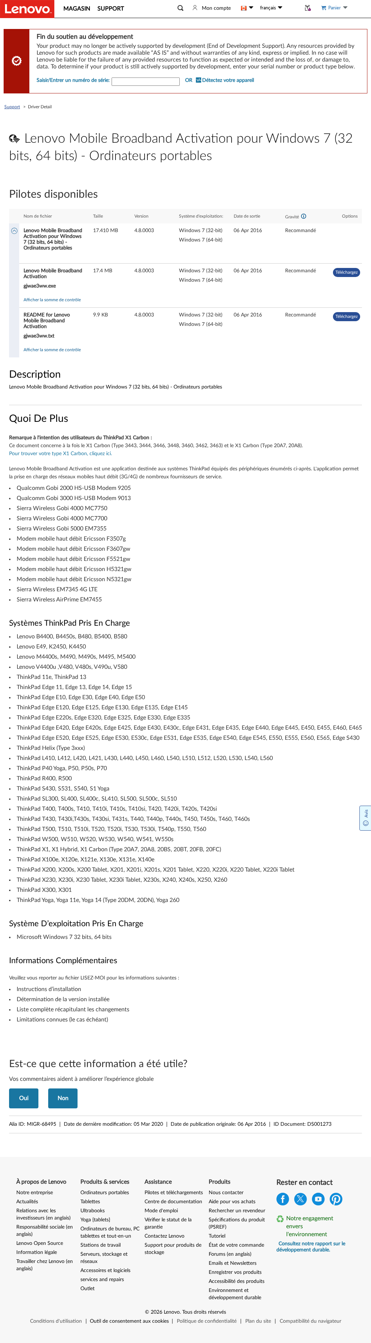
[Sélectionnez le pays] (247, 8)
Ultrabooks (92, 1210)
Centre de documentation (173, 1201)
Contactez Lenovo (164, 1236)
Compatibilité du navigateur (310, 1321)
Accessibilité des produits (236, 1281)
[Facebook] (282, 1201)
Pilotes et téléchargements (174, 1192)
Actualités (27, 1201)
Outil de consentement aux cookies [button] (129, 1321)
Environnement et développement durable (235, 1294)
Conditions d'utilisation (56, 1321)
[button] (180, 8)
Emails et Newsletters (233, 1263)
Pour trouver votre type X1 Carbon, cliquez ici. (60, 453)
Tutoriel (217, 1236)
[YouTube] (318, 1201)
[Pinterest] (336, 1201)
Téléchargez (346, 272)
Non (63, 1098)
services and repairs (102, 1279)
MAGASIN (76, 9)
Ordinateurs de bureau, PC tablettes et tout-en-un (109, 1232)
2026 (156, 1312)
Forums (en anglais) (230, 1254)
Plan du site (258, 1321)
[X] (300, 1201)
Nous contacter (226, 1192)
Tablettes (90, 1201)
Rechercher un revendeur (237, 1210)
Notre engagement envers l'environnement (309, 1226)
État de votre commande (236, 1245)
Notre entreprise (34, 1192)
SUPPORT (110, 9)
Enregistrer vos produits (235, 1272)
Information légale (36, 1252)
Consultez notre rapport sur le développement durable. (310, 1246)
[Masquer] (14, 231)
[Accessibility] (291, 8)
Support (12, 107)
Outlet (87, 1288)
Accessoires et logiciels (105, 1270)
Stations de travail (100, 1245)
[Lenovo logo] (27, 9)
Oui (24, 1098)
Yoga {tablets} (95, 1219)
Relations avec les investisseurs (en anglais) (43, 1214)
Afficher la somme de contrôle (52, 300)
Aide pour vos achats (232, 1201)
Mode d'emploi (161, 1210)
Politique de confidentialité (207, 1321)
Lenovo (172, 1312)
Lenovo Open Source (39, 1243)
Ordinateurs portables (104, 1192)
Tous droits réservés (204, 1312)
